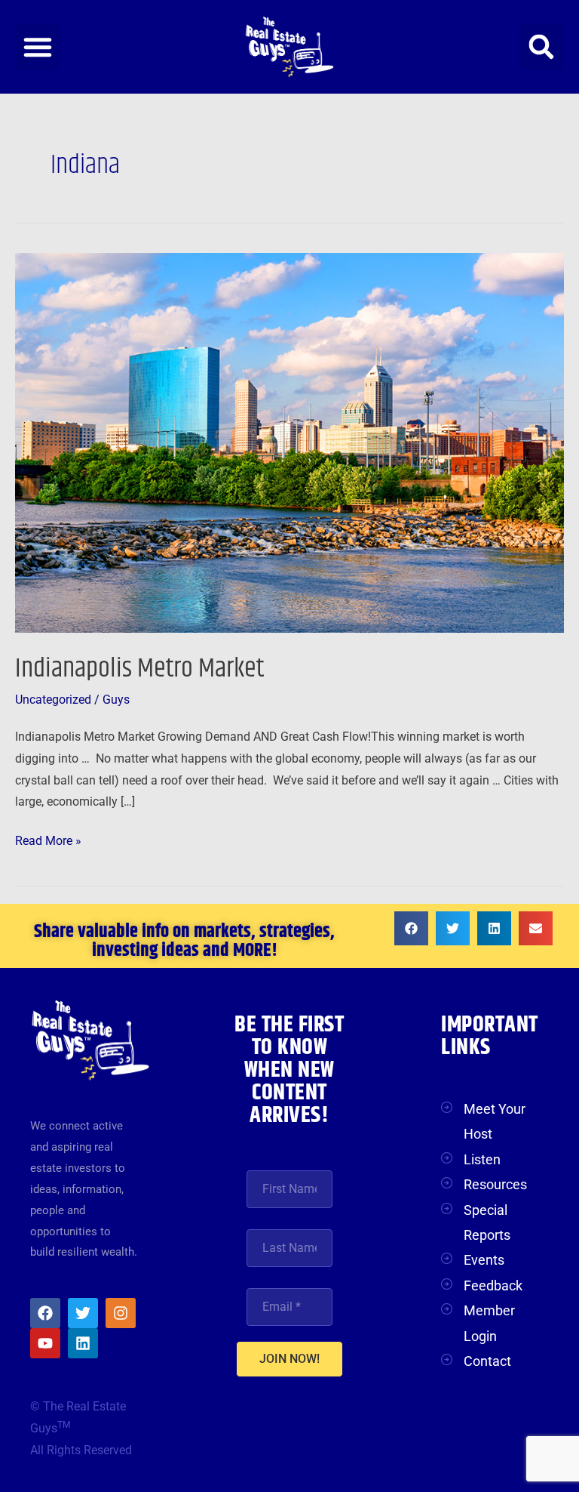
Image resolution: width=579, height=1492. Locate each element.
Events (484, 1260)
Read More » (48, 839)
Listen (482, 1159)
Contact (487, 1361)
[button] (37, 46)
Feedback (493, 1285)
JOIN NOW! (289, 1359)
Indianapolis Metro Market (139, 668)
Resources (495, 1184)
